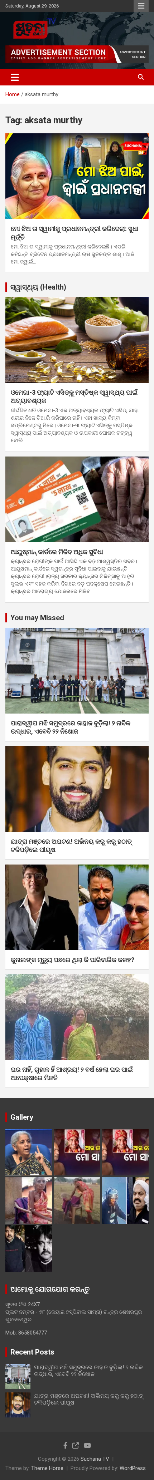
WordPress (133, 1468)
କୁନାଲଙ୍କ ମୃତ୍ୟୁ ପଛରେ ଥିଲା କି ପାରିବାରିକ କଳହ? (72, 959)
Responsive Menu (141, 6)
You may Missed (37, 617)
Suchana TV (95, 1459)
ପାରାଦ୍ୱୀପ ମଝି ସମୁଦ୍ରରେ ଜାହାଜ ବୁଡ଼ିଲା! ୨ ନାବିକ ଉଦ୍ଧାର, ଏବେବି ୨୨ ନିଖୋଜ (88, 1370)
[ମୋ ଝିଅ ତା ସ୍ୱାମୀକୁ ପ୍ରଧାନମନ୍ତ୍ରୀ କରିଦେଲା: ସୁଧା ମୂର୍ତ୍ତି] (77, 176)
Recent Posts (32, 1352)
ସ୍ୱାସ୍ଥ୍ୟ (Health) (38, 287)
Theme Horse (47, 1468)
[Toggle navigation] (14, 77)
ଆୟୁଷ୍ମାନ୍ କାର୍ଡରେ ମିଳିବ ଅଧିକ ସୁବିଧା (57, 552)
